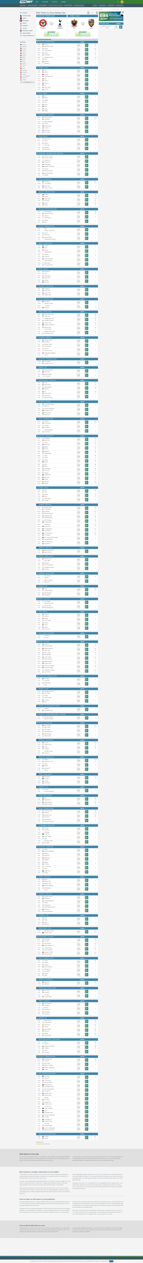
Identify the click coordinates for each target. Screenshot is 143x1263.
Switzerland (42, 988)
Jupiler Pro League (51, 209)
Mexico (41, 688)
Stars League (47, 774)
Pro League (51, 825)
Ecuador (41, 401)
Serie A (45, 93)
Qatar (40, 774)
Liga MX (46, 688)
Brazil (41, 243)
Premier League (50, 16)
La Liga (45, 136)
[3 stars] (40, 1144)
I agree (111, 1261)
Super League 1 (49, 556)
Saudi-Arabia (42, 825)
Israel (41, 599)
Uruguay (41, 1056)
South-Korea (43, 936)
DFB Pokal (48, 504)
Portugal (42, 740)
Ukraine (41, 1018)
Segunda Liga (50, 740)
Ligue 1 (78, 16)
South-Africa (43, 928)
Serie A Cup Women (48, 633)
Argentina (42, 153)
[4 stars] (42, 1144)
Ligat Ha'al (47, 599)
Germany (41, 504)
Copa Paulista (48, 243)
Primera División (49, 226)
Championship (49, 436)
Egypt (40, 418)
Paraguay (42, 714)
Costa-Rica (42, 359)
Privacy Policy (105, 1261)
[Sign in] (122, 1)
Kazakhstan (42, 676)
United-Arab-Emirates (45, 1039)
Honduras (42, 573)
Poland (41, 723)
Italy (40, 93)
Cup (46, 1018)
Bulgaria (41, 286)
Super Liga (47, 877)
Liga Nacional (50, 573)
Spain (40, 136)
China (40, 311)
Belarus (41, 192)
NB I (46, 586)
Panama (41, 706)
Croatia (41, 367)
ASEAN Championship (50, 1134)
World (41, 1134)
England (41, 16)
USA (40, 1073)
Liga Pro (47, 401)
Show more (27, 82)
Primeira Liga (50, 757)
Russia (41, 795)
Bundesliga (48, 179)
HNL (46, 367)
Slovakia (41, 894)
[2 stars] (38, 1144)
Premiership (49, 846)
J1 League (46, 641)
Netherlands (43, 114)
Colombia (41, 337)
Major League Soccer (49, 1073)
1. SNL (47, 915)
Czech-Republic (43, 380)
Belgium (41, 209)
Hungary (41, 586)
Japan (40, 641)
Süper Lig (47, 1001)
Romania (41, 787)
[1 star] (37, 1144)
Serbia (41, 877)
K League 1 (51, 936)
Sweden (41, 979)
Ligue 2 (46, 487)
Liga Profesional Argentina (54, 153)
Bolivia (41, 226)
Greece (41, 556)
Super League (47, 311)
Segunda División (48, 958)
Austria (41, 179)
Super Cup (48, 547)
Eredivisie (51, 114)
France (72, 16)
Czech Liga (52, 380)
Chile (40, 299)
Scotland (42, 846)
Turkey (41, 1001)
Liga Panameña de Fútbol (52, 706)
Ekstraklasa (48, 723)
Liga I (46, 787)
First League (49, 286)
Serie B (45, 611)
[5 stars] (43, 1144)
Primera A (48, 337)
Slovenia (41, 915)
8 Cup (49, 928)
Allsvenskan (48, 979)
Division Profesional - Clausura (55, 714)
